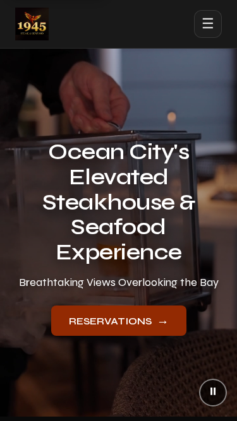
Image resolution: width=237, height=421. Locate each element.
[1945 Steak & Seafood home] (32, 24)
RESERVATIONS (119, 320)
